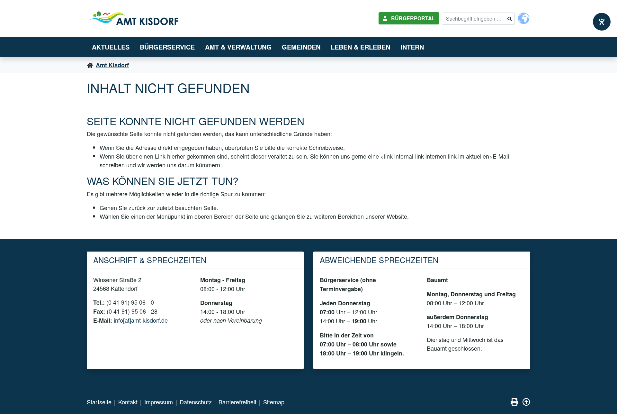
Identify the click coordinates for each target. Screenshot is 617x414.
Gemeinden (301, 46)
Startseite (99, 402)
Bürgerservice (167, 46)
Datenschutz (196, 402)
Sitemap (273, 402)
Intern (412, 46)
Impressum (158, 402)
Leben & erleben (360, 46)
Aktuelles (111, 46)
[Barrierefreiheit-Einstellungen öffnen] (602, 22)
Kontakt (128, 402)
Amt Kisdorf (112, 65)
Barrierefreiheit (237, 402)
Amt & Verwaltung (238, 46)
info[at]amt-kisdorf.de (141, 320)
